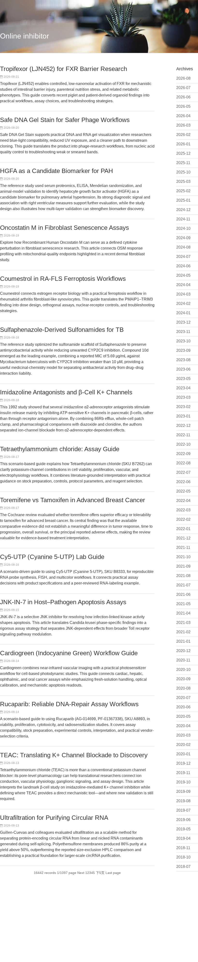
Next (80, 873)
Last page (113, 873)
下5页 (100, 873)
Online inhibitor (24, 36)
